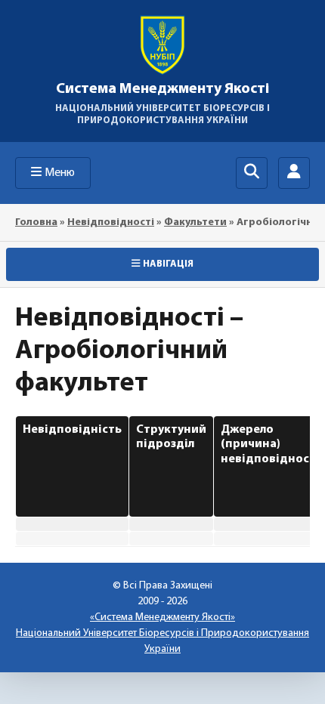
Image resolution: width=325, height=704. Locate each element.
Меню (60, 173)
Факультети (195, 222)
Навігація (168, 264)
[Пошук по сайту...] (252, 173)
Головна (36, 222)
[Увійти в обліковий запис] (294, 173)
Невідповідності (110, 222)
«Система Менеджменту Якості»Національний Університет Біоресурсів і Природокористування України (162, 633)
